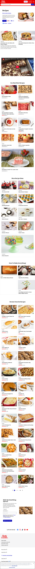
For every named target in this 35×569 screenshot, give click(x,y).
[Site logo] (5, 537)
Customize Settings (12, 567)
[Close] (34, 563)
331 (20, 490)
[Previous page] (13, 490)
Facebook (5, 23)
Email (13, 21)
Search (33, 4)
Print (10, 23)
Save (5, 20)
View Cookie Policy (14, 565)
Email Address (5, 510)
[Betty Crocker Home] (3, 1)
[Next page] (22, 490)
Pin (9, 20)
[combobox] (16, 4)
